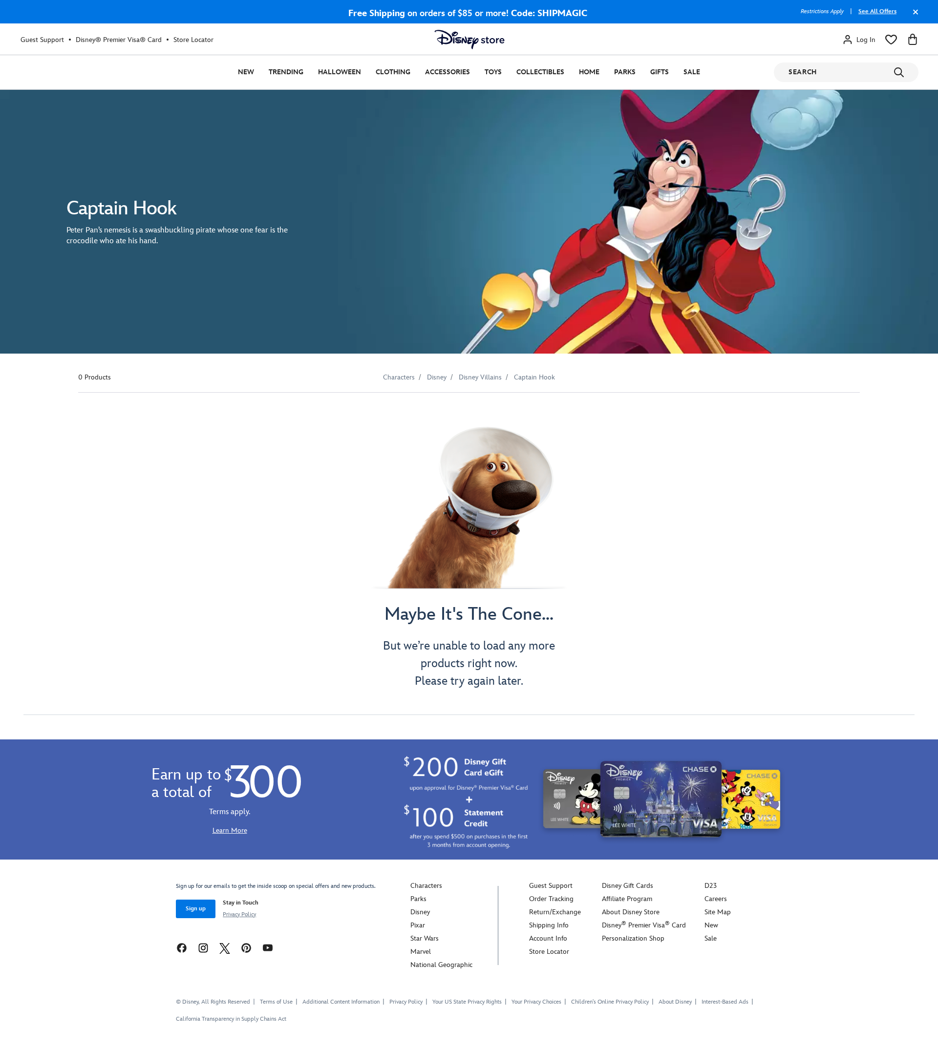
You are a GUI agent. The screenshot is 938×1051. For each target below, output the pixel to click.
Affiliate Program (627, 899)
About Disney (675, 1002)
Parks (625, 72)
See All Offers (877, 11)
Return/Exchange (555, 912)
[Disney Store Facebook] (182, 947)
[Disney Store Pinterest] (246, 947)
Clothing (393, 72)
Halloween (339, 72)
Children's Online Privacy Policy (610, 1002)
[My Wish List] (891, 39)
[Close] (913, 16)
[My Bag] (912, 39)
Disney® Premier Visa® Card (119, 40)
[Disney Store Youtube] (268, 947)
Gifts (659, 72)
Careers (715, 899)
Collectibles (540, 72)
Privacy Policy (239, 914)
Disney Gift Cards (627, 886)
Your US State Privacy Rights (467, 1002)
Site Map (717, 912)
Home (589, 72)
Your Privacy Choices (536, 1002)
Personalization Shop (633, 938)
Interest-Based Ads (725, 1002)
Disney (420, 912)
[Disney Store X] (225, 947)
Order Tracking (551, 899)
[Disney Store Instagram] (203, 947)
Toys (493, 72)
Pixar (417, 925)
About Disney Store (631, 912)
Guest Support (42, 40)
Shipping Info (549, 925)
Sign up (196, 908)
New (246, 72)
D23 (710, 886)
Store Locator (193, 40)
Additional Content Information (341, 1002)
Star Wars (424, 938)
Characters (426, 886)
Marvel (420, 951)
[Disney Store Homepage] (469, 39)
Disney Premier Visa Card (644, 925)
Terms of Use (276, 1002)
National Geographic (441, 965)
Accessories (447, 72)
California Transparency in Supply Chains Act (231, 1019)
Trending (286, 72)
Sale (691, 72)
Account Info (548, 938)
